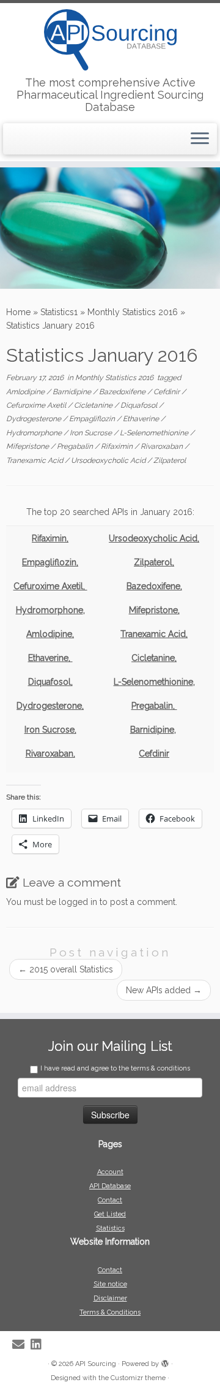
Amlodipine (26, 391)
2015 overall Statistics (65, 969)
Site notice (110, 1284)
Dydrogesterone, (50, 706)
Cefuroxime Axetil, (50, 586)
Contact (110, 1200)
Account (110, 1172)
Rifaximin (117, 446)
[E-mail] (21, 1344)
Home (18, 312)
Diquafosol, (50, 682)
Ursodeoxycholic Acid (109, 460)
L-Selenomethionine (155, 433)
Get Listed (110, 1214)
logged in (78, 902)
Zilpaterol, (154, 562)
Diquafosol (139, 405)
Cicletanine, (154, 658)
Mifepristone (28, 446)
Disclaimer (110, 1298)
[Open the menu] (200, 139)
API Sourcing (95, 1364)
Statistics (110, 1228)
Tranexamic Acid (35, 460)
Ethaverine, (50, 658)
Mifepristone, (154, 610)
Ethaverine (142, 418)
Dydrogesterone (34, 418)
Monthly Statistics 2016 (132, 312)
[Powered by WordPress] (165, 1361)
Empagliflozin (93, 418)
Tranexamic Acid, (154, 634)
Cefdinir (167, 391)
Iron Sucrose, (50, 730)
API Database (110, 1186)
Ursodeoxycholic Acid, (154, 538)
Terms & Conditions (110, 1312)
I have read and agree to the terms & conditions (115, 1068)
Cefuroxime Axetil (37, 405)
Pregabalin (76, 446)
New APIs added (164, 990)
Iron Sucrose (92, 433)
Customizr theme (138, 1378)
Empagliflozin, (50, 562)
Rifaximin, (50, 538)
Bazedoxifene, (154, 586)
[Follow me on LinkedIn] (39, 1344)
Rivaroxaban (163, 446)
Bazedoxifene (123, 391)
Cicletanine (94, 405)
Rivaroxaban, (50, 753)
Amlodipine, (50, 634)
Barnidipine (73, 391)
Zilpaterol (169, 460)
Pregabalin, (154, 706)
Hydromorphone (35, 433)
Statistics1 (59, 312)
